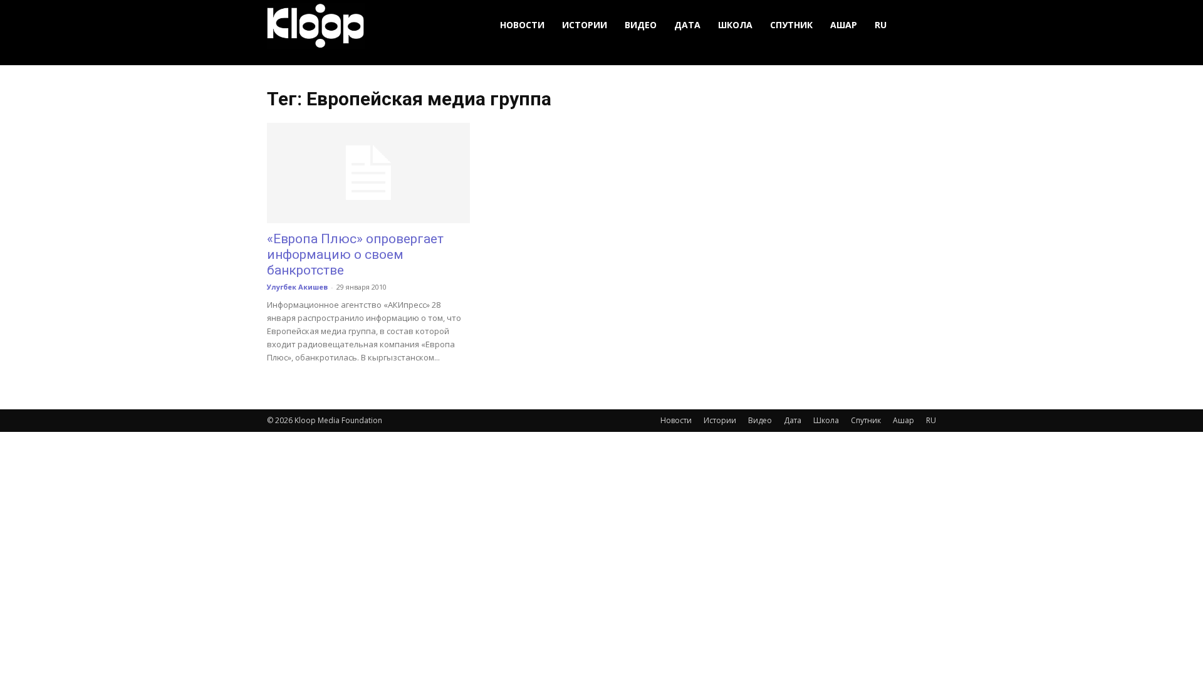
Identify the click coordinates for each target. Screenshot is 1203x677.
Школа (735, 25)
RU (881, 25)
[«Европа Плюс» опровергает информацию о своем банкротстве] (368, 173)
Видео (641, 25)
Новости (522, 25)
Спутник (791, 25)
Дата (687, 25)
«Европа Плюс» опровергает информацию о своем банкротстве (355, 254)
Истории (584, 25)
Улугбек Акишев (297, 286)
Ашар (843, 25)
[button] (921, 25)
